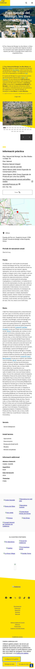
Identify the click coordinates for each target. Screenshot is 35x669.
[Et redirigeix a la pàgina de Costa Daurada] (9, 500)
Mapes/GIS (17, 610)
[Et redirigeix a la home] (5, 3)
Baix (23, 77)
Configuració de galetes (11, 659)
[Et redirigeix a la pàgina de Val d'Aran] (26, 518)
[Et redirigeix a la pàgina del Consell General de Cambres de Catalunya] (9, 524)
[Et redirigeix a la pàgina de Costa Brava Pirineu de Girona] (25, 513)
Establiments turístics (17, 636)
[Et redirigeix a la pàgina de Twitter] (15, 598)
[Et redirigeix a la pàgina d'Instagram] (20, 598)
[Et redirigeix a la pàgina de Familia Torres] (26, 553)
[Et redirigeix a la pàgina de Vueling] (9, 548)
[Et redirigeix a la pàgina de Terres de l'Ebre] (9, 506)
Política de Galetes (22, 653)
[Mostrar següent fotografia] (29, 137)
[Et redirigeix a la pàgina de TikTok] (24, 598)
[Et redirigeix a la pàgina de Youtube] (11, 598)
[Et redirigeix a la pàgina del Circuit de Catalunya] (25, 542)
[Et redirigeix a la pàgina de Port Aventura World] (25, 548)
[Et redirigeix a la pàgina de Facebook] (6, 598)
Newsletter (17, 612)
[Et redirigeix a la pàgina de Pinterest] (29, 598)
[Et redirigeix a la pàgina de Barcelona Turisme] (25, 506)
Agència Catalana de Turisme (17, 622)
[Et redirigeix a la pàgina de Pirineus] (9, 518)
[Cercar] (26, 3)
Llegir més (17, 96)
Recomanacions (17, 606)
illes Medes (16, 70)
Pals (26, 73)
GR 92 (9, 331)
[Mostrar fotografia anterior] (23, 137)
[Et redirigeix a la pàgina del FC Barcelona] (9, 542)
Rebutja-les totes (9, 664)
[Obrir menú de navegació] (32, 3)
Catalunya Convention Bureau (17, 628)
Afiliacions (17, 624)
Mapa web (17, 614)
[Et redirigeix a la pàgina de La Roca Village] (9, 553)
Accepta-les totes (24, 664)
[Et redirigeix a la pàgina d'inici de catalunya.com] (17, 589)
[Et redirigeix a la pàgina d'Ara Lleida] (9, 513)
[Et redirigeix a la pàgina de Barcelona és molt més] (25, 500)
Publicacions (17, 608)
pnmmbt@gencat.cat (10, 184)
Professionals (17, 626)
